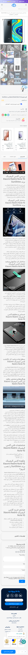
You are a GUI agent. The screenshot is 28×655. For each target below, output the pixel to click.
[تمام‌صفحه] (5, 172)
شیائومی (14, 13)
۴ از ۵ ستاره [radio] (18, 552)
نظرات (4, 156)
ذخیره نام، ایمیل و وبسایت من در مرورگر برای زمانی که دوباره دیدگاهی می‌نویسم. (14, 578)
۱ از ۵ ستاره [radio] (24, 552)
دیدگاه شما (22, 555)
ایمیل (23, 570)
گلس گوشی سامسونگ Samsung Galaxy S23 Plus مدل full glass (8, 144)
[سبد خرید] (2, 5)
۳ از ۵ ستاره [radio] (20, 552)
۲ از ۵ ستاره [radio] (22, 552)
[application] (14, 168)
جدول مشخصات (13, 156)
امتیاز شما (22, 550)
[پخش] (23, 172)
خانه (25, 13)
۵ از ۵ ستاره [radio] (16, 552)
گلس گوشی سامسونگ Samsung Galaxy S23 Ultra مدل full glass (21, 144)
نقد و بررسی (22, 156)
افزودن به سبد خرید (8, 651)
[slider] (15, 172)
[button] (3, 19)
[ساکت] (7, 172)
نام (24, 563)
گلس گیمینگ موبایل (20, 13)
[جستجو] (1, 9)
